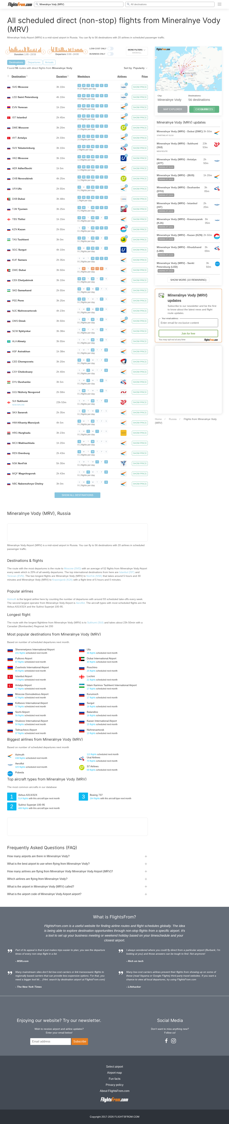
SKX (20, 412)
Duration (61, 76)
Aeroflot (80, 602)
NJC (24, 310)
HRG (21, 432)
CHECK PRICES (204, 109)
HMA (26, 422)
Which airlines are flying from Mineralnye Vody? (37, 878)
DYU (21, 381)
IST (19, 117)
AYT (19, 137)
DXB (18, 198)
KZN (18, 229)
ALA (19, 341)
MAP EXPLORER (172, 109)
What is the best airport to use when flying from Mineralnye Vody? (48, 863)
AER (22, 168)
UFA (17, 188)
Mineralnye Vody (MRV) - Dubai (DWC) (180, 131)
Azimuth (11, 599)
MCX (23, 443)
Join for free (188, 333)
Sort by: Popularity (134, 68)
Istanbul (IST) (127, 572)
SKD (21, 290)
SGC (19, 249)
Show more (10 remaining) (188, 279)
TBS (18, 219)
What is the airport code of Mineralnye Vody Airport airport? (44, 894)
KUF (19, 259)
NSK (19, 463)
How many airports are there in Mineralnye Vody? (38, 856)
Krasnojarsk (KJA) (62, 579)
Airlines (122, 76)
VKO (20, 158)
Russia (173, 419)
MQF (24, 473)
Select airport (114, 1066)
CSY (22, 371)
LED (25, 97)
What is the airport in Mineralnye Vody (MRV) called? (40, 886)
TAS (20, 239)
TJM (20, 209)
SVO (20, 86)
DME (20, 127)
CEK (22, 280)
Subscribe (79, 1041)
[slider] (7, 52)
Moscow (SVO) (72, 568)
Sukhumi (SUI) (95, 622)
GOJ (26, 392)
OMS (19, 320)
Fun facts (114, 1078)
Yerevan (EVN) (15, 575)
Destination (19, 76)
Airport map (114, 1072)
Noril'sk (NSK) (94, 575)
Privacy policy (114, 1084)
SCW (21, 331)
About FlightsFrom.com (114, 1090)
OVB (22, 178)
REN (21, 453)
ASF (21, 351)
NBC (27, 483)
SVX (23, 148)
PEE (18, 300)
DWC (19, 270)
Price (145, 76)
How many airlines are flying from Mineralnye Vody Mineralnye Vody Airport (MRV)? (60, 871)
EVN (20, 107)
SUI (20, 401)
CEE (22, 361)
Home (158, 419)
